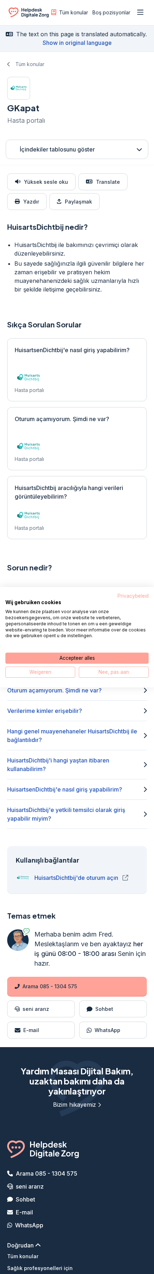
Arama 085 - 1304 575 (50, 986)
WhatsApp (29, 1225)
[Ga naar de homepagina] (29, 14)
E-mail (24, 1212)
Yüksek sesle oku (46, 182)
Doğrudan (21, 1245)
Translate (108, 182)
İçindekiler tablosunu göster (57, 149)
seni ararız (30, 1186)
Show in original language (77, 42)
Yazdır (31, 202)
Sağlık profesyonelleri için (40, 1268)
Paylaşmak (78, 202)
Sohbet (25, 1199)
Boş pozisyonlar (111, 12)
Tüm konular (73, 12)
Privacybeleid (133, 595)
